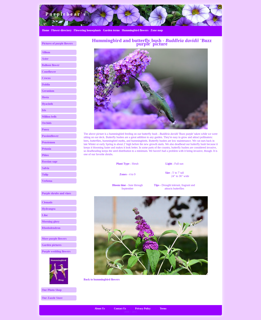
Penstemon (48, 142)
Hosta (45, 97)
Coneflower (49, 71)
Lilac (45, 215)
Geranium (48, 90)
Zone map (157, 30)
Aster (45, 58)
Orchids (46, 122)
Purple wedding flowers (56, 251)
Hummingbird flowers (135, 30)
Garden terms (111, 30)
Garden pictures (51, 244)
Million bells (49, 116)
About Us (100, 308)
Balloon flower (50, 65)
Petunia (46, 148)
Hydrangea (48, 208)
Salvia (45, 168)
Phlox (45, 155)
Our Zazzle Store (52, 297)
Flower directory (61, 30)
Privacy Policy (143, 308)
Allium (46, 52)
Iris (44, 110)
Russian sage (49, 161)
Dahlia (46, 84)
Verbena (47, 180)
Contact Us (120, 308)
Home (45, 30)
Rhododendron (51, 227)
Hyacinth (47, 103)
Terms (163, 308)
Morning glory (50, 221)
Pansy (45, 129)
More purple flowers (54, 238)
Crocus (46, 78)
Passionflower (50, 135)
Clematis (47, 202)
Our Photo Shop (52, 289)
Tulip (45, 174)
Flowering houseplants (87, 30)
